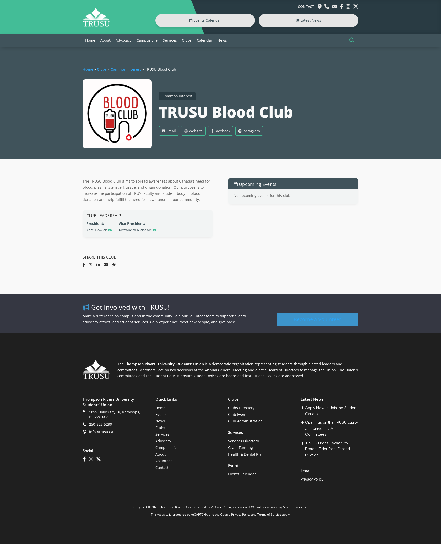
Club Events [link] (238, 414)
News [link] (222, 40)
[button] (352, 40)
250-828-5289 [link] (100, 424)
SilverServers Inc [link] (295, 507)
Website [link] (195, 130)
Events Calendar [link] (206, 20)
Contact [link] (306, 6)
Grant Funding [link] (240, 447)
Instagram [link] (250, 130)
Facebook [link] (221, 130)
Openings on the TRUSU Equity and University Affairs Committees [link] (331, 428)
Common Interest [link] (126, 69)
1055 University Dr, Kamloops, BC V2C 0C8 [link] (114, 414)
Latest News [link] (310, 20)
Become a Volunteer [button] (317, 319)
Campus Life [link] (147, 40)
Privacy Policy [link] (312, 479)
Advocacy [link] (123, 40)
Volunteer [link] (163, 460)
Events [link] (161, 414)
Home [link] (90, 40)
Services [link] (170, 40)
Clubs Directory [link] (241, 407)
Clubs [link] (187, 40)
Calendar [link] (204, 40)
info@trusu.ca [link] (101, 431)
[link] (96, 25)
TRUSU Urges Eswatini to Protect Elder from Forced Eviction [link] (327, 449)
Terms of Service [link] (269, 514)
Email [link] (170, 130)
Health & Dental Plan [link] (246, 454)
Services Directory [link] (243, 440)
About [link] (105, 40)
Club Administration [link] (245, 421)
